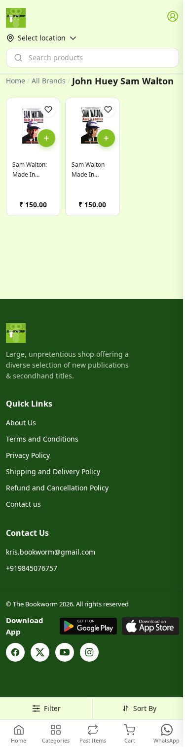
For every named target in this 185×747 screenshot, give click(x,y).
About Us (21, 422)
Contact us (23, 504)
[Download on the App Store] (150, 626)
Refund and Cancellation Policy (57, 487)
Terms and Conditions (42, 439)
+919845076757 (31, 568)
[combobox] (92, 57)
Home (15, 80)
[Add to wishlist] (48, 109)
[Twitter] (40, 652)
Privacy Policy (28, 455)
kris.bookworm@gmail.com (50, 552)
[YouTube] (64, 652)
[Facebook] (15, 652)
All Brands (49, 80)
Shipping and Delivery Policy (53, 471)
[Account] (173, 17)
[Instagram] (89, 652)
